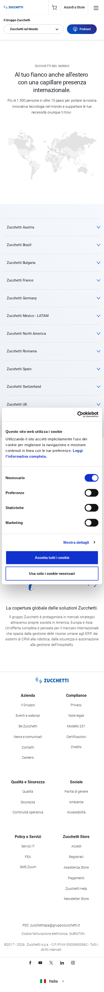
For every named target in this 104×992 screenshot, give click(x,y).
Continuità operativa (28, 812)
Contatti (28, 747)
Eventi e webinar (28, 715)
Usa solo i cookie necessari (52, 573)
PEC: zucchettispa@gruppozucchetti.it (51, 925)
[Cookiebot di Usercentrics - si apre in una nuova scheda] (77, 414)
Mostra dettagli (76, 542)
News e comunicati (28, 737)
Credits (76, 747)
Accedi (76, 846)
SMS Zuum (28, 867)
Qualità (27, 791)
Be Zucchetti (28, 726)
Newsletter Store (76, 899)
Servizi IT (28, 846)
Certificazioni (76, 737)
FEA (28, 857)
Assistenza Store (76, 867)
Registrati (76, 857)
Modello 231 (76, 726)
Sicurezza (28, 802)
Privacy (76, 705)
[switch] (91, 493)
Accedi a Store (74, 7)
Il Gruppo (28, 705)
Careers (28, 757)
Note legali (76, 715)
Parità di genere (76, 791)
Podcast (85, 29)
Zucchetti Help (76, 889)
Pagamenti (76, 878)
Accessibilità (76, 812)
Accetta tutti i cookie (52, 558)
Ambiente (76, 802)
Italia (53, 981)
